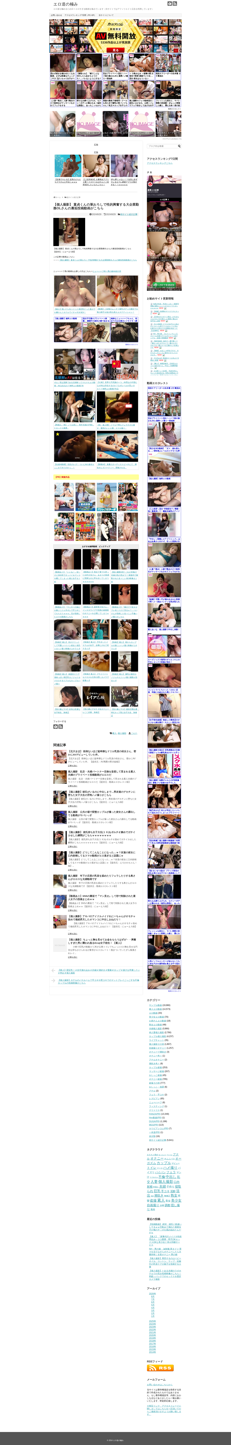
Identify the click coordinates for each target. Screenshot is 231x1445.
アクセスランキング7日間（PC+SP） (80, 15)
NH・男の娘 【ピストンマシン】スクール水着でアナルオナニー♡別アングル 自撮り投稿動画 (164, 336)
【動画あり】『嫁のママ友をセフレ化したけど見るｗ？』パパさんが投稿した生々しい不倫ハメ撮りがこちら (124, 612)
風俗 (153, 1209)
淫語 (152, 1196)
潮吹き (159, 1195)
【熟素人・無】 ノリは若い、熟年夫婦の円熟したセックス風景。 (74, 426)
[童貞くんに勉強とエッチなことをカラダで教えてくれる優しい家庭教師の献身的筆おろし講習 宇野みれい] (128, 540)
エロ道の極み (65, 4)
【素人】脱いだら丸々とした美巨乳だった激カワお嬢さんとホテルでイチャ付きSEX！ (74, 310)
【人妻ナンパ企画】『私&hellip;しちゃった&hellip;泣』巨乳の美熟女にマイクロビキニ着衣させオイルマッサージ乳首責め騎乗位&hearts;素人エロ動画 (164, 374)
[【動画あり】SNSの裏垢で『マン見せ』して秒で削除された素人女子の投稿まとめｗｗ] (60, 901)
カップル (164, 1163)
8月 (153, 1296)
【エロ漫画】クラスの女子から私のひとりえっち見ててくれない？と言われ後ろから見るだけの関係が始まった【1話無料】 (164, 327)
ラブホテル (154, 1177)
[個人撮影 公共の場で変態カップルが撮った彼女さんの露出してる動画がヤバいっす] (60, 817)
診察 (162, 1205)
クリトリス (154, 1110)
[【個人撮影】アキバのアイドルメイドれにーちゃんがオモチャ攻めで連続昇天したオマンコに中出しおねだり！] (60, 921)
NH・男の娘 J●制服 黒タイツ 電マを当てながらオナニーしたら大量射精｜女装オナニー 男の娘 (165, 1252)
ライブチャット (156, 1040)
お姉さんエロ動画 (157, 1021)
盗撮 (153, 1200)
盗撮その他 (154, 1083)
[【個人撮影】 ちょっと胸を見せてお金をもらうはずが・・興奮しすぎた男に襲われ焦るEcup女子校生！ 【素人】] (60, 945)
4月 (153, 1308)
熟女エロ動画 (155, 1025)
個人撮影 (122, 733)
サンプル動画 (155, 1005)
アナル (152, 1091)
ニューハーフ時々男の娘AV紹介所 (107, 271)
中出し (171, 1177)
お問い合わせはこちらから (160, 1385)
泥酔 (173, 1191)
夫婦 (162, 1186)
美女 (168, 1200)
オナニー (157, 1158)
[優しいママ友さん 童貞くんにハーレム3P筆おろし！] (64, 540)
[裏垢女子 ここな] (106, 540)
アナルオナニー (156, 1060)
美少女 (176, 1200)
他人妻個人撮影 (156, 1032)
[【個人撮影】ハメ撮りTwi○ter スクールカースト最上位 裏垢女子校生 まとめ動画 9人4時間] (85, 540)
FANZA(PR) (155, 1114)
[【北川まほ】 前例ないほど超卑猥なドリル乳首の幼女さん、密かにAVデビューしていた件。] (60, 757)
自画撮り (153, 1205)
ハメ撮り (170, 1167)
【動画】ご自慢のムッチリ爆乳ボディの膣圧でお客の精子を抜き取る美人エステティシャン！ (117, 310)
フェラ (171, 1172)
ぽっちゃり (162, 1155)
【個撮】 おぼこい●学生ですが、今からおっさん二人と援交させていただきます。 (164, 353)
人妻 (154, 1182)
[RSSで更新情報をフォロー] (175, 3)
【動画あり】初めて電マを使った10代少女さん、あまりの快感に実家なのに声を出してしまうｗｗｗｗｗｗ (96, 577)
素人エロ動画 (155, 1009)
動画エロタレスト (174, 109)
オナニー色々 (155, 1056)
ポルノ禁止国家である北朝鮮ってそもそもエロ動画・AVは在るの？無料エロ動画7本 (74, 384)
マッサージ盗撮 (156, 1071)
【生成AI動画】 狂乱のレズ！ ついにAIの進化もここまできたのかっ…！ (74, 466)
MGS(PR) (153, 1125)
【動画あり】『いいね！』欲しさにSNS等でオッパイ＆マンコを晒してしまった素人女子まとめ (67, 577)
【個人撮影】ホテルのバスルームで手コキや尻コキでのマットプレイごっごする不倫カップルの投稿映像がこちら (98, 981)
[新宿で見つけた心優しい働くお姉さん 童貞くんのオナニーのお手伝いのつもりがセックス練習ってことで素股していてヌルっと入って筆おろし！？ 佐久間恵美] (64, 510)
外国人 (156, 1187)
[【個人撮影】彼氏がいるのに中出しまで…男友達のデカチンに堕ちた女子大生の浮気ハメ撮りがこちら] (60, 797)
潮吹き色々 (154, 1063)
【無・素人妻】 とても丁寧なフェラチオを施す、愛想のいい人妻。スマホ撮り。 (116, 426)
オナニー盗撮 (155, 1079)
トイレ (152, 1167)
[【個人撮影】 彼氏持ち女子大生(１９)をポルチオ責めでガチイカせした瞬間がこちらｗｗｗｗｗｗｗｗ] (60, 837)
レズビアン (154, 1098)
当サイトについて (106, 15)
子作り (170, 1186)
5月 (153, 1305)
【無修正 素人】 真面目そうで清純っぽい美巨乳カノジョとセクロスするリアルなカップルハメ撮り (67, 679)
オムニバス (169, 1159)
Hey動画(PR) (155, 1117)
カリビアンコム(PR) (158, 1128)
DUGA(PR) (154, 1121)
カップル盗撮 (155, 1067)
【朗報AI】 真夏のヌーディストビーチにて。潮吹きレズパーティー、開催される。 (117, 466)
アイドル (169, 1155)
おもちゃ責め (152, 1155)
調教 (167, 1205)
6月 (153, 1302)
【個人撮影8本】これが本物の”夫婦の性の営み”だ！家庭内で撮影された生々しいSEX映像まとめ (124, 577)
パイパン (160, 1172)
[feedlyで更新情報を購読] (170, 3)
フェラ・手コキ (156, 1095)
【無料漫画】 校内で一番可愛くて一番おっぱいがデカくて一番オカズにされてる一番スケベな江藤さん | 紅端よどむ (164, 344)
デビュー (176, 1163)
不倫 (161, 1177)
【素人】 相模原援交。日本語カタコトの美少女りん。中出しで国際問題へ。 (164, 366)
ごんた (134, 733)
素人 (114, 733)
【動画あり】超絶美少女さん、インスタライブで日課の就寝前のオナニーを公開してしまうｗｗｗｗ (96, 612)
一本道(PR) (154, 1132)
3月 (153, 1310)
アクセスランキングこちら (160, 163)
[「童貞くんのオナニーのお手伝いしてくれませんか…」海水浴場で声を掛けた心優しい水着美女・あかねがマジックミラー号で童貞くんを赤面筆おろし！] (106, 510)
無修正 (167, 1196)
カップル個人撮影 (157, 1036)
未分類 (152, 1136)
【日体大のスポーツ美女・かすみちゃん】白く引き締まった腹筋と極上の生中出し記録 (164, 319)
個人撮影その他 (156, 1044)
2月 (153, 1313)
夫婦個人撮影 (155, 1028)
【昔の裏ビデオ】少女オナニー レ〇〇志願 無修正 (97, 710)
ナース (160, 1168)
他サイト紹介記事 (128, 214)
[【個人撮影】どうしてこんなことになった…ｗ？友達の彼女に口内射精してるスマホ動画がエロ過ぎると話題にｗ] (60, 858)
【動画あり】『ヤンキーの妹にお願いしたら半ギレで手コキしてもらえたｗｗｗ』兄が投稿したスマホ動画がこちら (67, 612)
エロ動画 (153, 1013)
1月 (153, 1316)
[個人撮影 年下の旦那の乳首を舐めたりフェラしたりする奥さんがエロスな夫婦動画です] (60, 881)
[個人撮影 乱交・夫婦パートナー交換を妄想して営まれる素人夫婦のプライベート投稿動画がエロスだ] (60, 777)
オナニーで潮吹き (157, 1052)
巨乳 (157, 1191)
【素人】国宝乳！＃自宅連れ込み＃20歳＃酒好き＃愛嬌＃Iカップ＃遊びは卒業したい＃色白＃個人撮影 (99, 971)
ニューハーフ (155, 1102)
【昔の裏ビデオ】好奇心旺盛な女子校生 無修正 (67, 711)
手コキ (165, 1191)
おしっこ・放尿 (156, 1087)
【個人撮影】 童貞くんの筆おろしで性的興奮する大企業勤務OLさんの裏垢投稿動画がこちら (98, 260)
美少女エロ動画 (156, 1017)
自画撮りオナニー (157, 1048)
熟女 (174, 1195)
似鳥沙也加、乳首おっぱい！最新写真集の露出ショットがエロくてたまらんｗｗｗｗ (164, 306)
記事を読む (72, 766)
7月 (153, 1299)
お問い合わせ (56, 15)
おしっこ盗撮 (155, 1075)
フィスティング (156, 1106)
